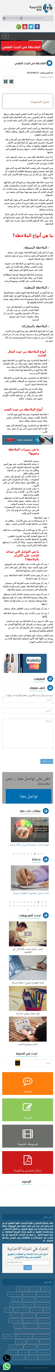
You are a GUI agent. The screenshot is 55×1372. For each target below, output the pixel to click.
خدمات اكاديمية (9, 1336)
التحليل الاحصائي (16, 1304)
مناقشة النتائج (44, 1357)
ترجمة (33, 1352)
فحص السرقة (31, 1357)
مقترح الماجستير (43, 1315)
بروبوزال (8, 1310)
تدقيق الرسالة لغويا (42, 1304)
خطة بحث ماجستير (21, 1310)
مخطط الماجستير (29, 1320)
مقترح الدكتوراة (29, 1315)
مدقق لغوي (29, 1304)
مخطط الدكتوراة (15, 1320)
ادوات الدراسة (33, 1341)
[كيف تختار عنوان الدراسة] (28, 999)
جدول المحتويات (16, 1346)
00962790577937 (13, 18)
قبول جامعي (21, 1341)
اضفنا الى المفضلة (46, 77)
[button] (28, 796)
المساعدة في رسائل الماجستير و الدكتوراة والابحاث (32, 1331)
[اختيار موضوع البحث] (28, 1030)
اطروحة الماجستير (15, 1294)
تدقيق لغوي (17, 1299)
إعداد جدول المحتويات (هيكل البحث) (31, 893)
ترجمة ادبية (23, 1352)
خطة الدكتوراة (44, 1320)
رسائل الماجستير (43, 1294)
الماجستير (45, 1289)
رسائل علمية (35, 1289)
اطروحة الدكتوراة (43, 1299)
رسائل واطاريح (22, 1289)
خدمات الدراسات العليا (41, 1336)
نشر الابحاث (45, 1341)
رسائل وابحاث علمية (24, 1336)
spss (47, 1310)
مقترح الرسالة (15, 1315)
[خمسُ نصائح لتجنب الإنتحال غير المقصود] (28, 934)
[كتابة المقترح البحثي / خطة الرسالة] (28, 968)
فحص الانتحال (19, 1357)
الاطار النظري (44, 1325)
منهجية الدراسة (44, 1346)
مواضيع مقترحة (44, 1352)
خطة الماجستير (36, 1310)
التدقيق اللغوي (28, 1299)
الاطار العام (18, 1325)
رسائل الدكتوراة (29, 1294)
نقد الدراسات (12, 1352)
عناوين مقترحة (30, 1346)
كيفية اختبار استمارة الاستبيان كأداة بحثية (29, 845)
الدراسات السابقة (31, 1325)
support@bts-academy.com (33, 18)
